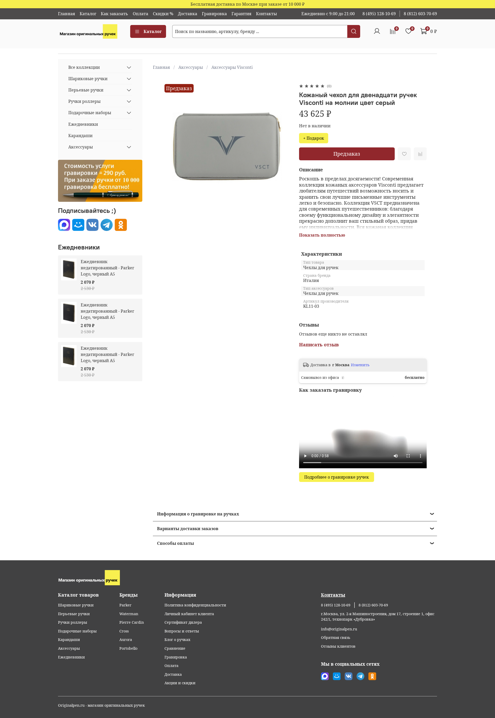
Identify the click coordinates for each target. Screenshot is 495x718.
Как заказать (114, 13)
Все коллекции (84, 67)
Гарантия (241, 13)
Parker (125, 605)
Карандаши (80, 135)
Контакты (266, 13)
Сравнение (174, 648)
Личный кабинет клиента (189, 613)
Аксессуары (190, 67)
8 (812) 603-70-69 (420, 13)
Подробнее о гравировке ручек (336, 477)
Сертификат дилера (183, 622)
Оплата (140, 13)
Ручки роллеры (84, 101)
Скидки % (163, 13)
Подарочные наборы (89, 112)
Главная (66, 13)
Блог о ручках (177, 639)
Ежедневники (83, 124)
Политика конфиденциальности (195, 605)
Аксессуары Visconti (232, 67)
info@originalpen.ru (339, 629)
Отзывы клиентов (338, 646)
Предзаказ (346, 153)
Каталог (88, 13)
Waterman (128, 613)
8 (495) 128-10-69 (379, 13)
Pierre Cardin (131, 622)
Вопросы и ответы (181, 631)
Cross (124, 631)
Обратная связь (335, 637)
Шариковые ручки (88, 78)
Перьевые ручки (85, 90)
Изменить (360, 365)
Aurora (125, 639)
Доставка (187, 13)
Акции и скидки (179, 682)
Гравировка (214, 13)
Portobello (128, 648)
